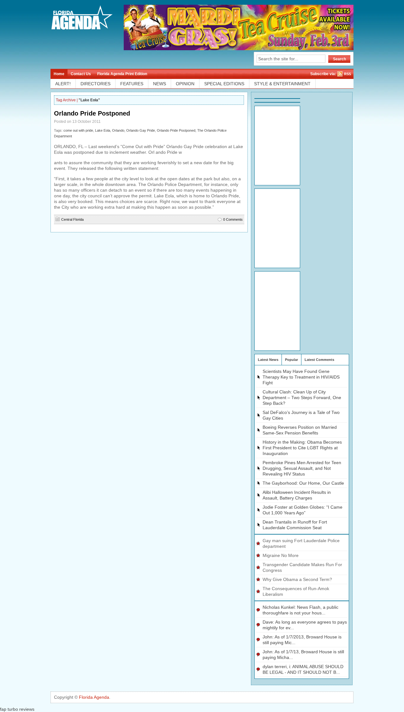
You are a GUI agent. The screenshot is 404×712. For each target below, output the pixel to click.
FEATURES (131, 83)
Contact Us (81, 74)
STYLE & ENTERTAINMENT (282, 83)
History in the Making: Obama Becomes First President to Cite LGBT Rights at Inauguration (302, 448)
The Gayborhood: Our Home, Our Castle (303, 483)
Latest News (268, 360)
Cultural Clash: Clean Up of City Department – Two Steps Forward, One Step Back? (302, 397)
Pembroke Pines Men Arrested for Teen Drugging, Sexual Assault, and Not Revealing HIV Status (302, 468)
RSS (347, 74)
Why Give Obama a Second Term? (297, 579)
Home (59, 74)
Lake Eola (102, 130)
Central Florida (72, 219)
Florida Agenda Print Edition (122, 74)
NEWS (159, 83)
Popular (291, 360)
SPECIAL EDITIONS (224, 83)
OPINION (185, 83)
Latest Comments (319, 360)
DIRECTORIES (95, 83)
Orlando (118, 130)
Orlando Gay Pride (140, 130)
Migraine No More (281, 555)
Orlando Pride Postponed (92, 113)
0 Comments (233, 219)
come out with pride (78, 130)
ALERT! (63, 83)
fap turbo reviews (17, 709)
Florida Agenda (94, 697)
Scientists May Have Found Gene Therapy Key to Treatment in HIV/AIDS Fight (301, 377)
